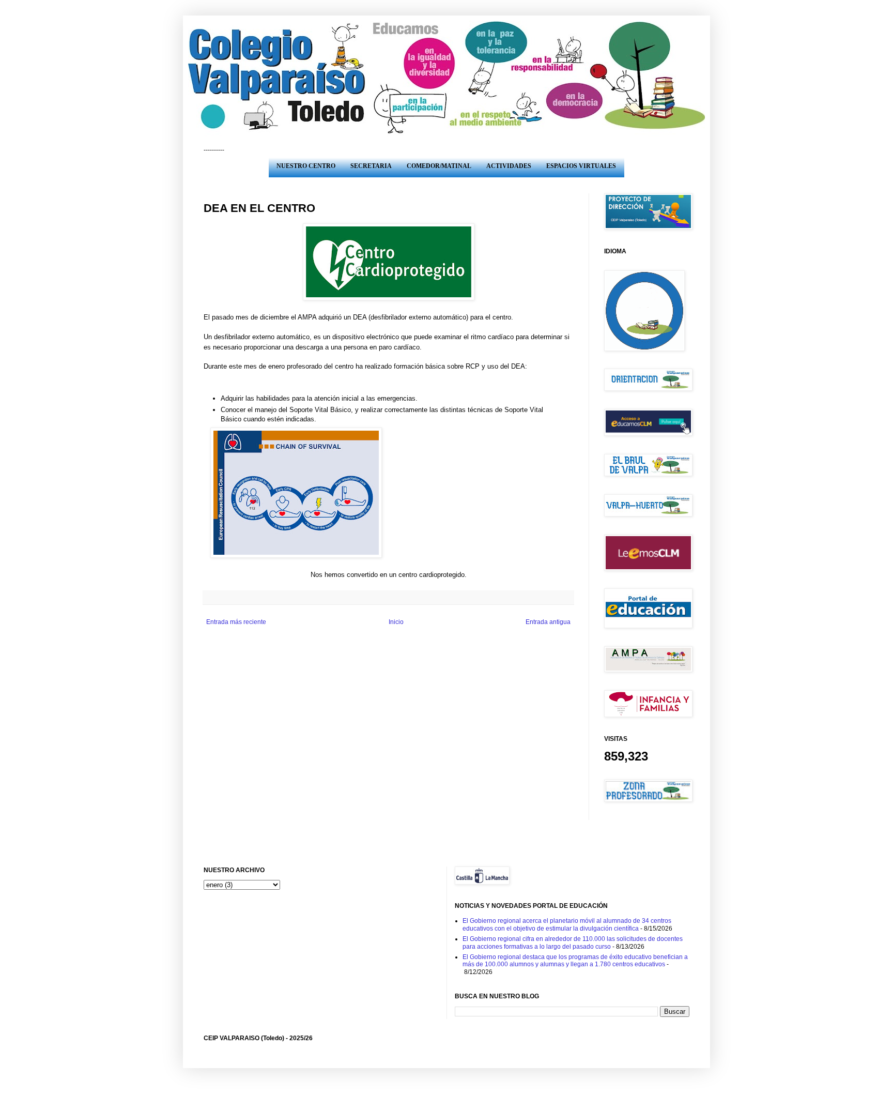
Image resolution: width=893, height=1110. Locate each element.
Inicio (396, 622)
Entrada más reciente (236, 622)
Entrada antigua (548, 622)
